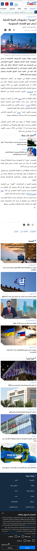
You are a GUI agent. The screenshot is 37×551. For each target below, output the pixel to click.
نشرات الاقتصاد (29, 506)
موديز (19, 112)
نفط (16, 490)
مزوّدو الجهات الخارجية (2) (30, 525)
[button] (16, 4)
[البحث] (11, 4)
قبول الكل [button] (27, 547)
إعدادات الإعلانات (12, 531)
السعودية (30, 91)
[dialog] (18, 531)
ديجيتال (32, 501)
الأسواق (12, 8)
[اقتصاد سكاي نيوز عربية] (30, 3)
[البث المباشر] (6, 4)
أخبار (16, 480)
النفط (20, 98)
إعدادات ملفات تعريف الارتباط (18, 533)
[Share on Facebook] (10, 30)
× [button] (3, 513)
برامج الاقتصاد (13, 506)
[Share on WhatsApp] (14, 30)
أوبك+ (28, 105)
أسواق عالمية (30, 490)
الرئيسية (32, 8)
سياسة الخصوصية (7, 533)
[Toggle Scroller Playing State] (35, 12)
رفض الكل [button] (10, 547)
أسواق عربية (14, 485)
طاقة (32, 485)
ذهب (16, 496)
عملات (32, 496)
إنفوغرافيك (14, 501)
